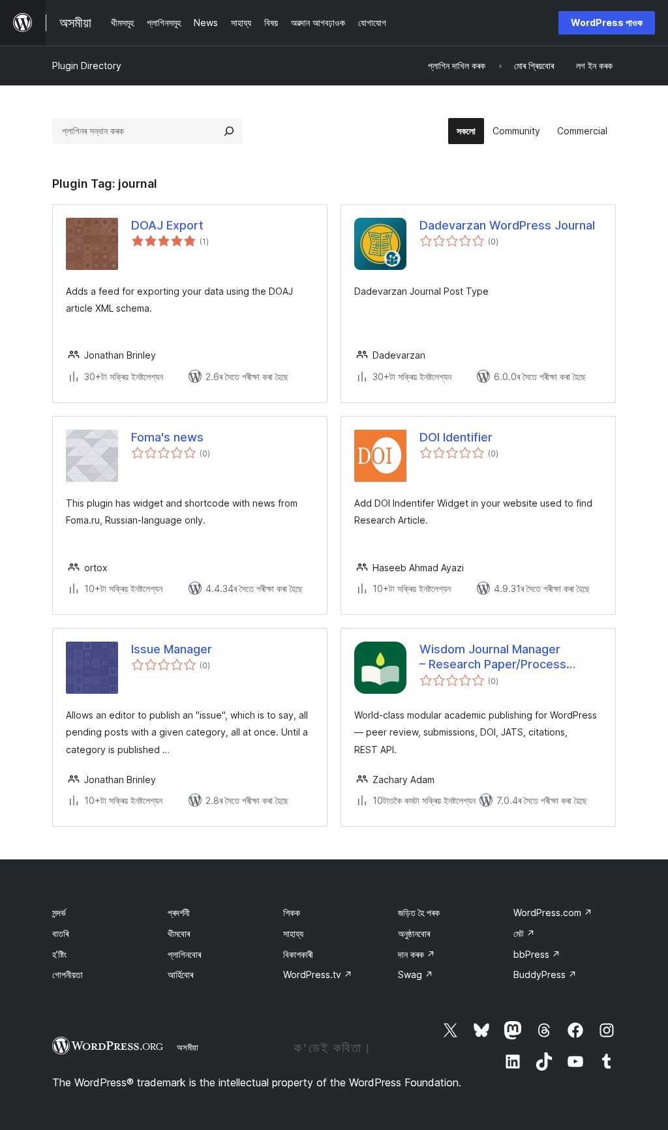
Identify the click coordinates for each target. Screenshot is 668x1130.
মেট (524, 933)
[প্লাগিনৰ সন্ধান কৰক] (229, 131)
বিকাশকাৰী (298, 954)
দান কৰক (416, 954)
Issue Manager (171, 649)
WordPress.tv (317, 974)
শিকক (291, 912)
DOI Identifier (456, 437)
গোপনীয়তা (67, 974)
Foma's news (167, 437)
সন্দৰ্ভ (59, 912)
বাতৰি (60, 933)
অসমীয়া (187, 1047)
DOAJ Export (167, 225)
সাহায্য (293, 933)
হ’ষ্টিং (59, 954)
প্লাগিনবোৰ (184, 954)
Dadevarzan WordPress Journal (507, 225)
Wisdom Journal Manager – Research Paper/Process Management (492, 657)
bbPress (536, 954)
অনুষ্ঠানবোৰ (414, 933)
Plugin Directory (86, 65)
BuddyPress (545, 974)
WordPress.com (552, 912)
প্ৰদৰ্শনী (179, 912)
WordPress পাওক (607, 22)
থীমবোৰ (179, 933)
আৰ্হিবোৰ (180, 974)
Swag (415, 974)
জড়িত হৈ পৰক (419, 912)
